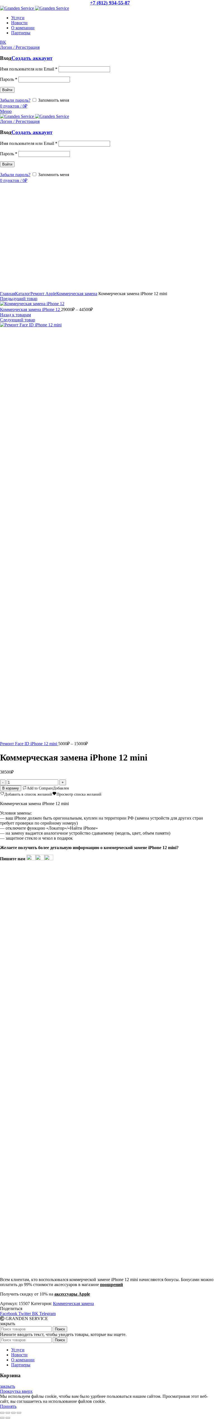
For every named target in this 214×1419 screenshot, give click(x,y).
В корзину (10, 788)
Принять (8, 1406)
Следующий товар (17, 319)
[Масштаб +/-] (19, 1413)
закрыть (7, 1386)
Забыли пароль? (15, 100)
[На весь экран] (13, 1413)
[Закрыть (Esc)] (2, 1413)
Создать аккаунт (31, 58)
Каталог (22, 293)
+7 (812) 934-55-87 (110, 3)
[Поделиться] (8, 1413)
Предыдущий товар (18, 298)
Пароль (8, 79)
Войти (7, 90)
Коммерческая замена (76, 293)
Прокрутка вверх (16, 1391)
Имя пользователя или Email (28, 69)
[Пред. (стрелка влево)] (2, 1418)
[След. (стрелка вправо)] (8, 1418)
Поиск (60, 1329)
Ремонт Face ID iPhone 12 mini (29, 743)
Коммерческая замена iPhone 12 (30, 309)
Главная (7, 293)
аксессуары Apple (72, 1294)
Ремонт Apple (43, 293)
